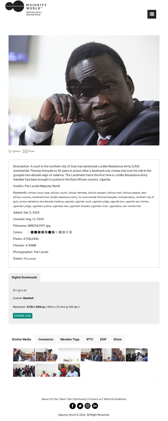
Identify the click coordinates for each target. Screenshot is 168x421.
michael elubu (126, 197)
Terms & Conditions (114, 399)
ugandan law (60, 206)
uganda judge (101, 201)
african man (114, 192)
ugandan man (99, 206)
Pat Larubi (30, 258)
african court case (38, 192)
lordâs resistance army (63, 197)
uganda (69, 201)
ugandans (115, 206)
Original (20, 290)
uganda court (83, 201)
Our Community (77, 399)
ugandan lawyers (80, 206)
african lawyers (97, 192)
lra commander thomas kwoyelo (98, 197)
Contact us (95, 399)
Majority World (67, 414)
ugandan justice (41, 206)
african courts (59, 192)
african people (131, 192)
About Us (47, 399)
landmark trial (40, 197)
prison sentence (29, 201)
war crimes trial (132, 206)
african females (77, 192)
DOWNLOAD (22, 315)
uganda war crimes (137, 201)
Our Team (60, 399)
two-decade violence (51, 201)
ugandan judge (22, 206)
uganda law (117, 201)
